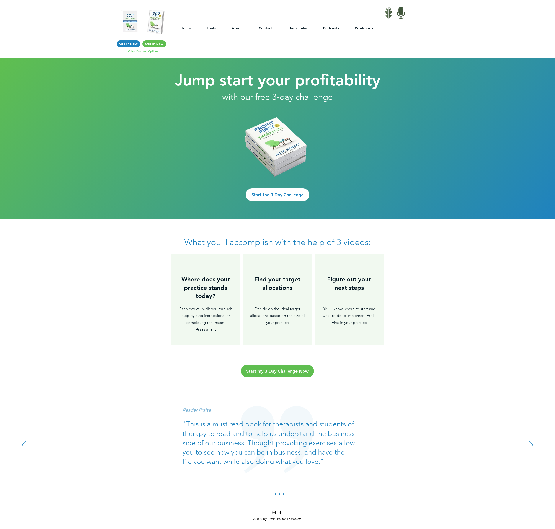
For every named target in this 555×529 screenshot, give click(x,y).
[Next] (531, 445)
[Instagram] (274, 512)
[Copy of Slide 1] (271, 494)
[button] (277, 194)
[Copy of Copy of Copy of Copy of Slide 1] (283, 494)
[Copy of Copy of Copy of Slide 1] (279, 494)
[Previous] (24, 445)
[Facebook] (280, 512)
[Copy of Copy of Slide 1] (275, 494)
